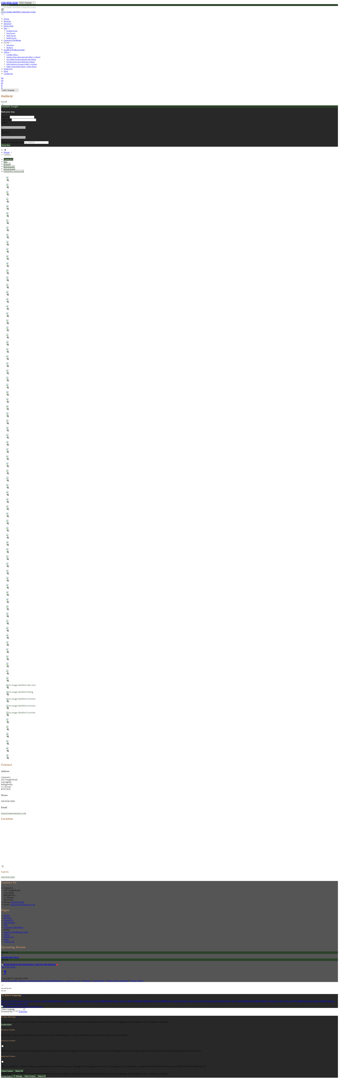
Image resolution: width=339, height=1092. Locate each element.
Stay (6, 28)
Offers (7, 52)
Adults (4, 122)
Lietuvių (87, 1001)
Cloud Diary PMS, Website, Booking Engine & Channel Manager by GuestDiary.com (41, 981)
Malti (129, 1001)
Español (21, 1001)
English (13, 1001)
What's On (8, 69)
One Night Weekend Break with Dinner (21, 59)
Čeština (157, 1001)
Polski (281, 1001)
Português (272, 1001)
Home (6, 19)
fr (2, 85)
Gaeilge (79, 1001)
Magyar (168, 1001)
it (2, 87)
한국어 (263, 1001)
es (2, 83)
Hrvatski (177, 1001)
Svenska (315, 1001)
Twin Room (10, 33)
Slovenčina (18, 1004)
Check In (5, 117)
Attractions (9, 169)
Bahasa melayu (120, 1001)
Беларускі (148, 1001)
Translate (22, 1011)
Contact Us (8, 74)
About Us (7, 24)
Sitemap (86, 981)
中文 (26, 1004)
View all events (8, 967)
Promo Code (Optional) (12, 142)
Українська (248, 1001)
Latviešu (96, 1001)
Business (9, 47)
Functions (10, 45)
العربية (65, 1001)
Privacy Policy (136, 981)
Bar (5, 161)
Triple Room (11, 36)
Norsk (216, 1001)
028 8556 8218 (9, 2)
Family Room (11, 38)
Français (29, 1001)
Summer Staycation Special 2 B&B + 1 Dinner (23, 57)
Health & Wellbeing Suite (14, 50)
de (2, 78)
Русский (299, 1001)
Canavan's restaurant (14, 171)
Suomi (72, 1001)
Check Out (6, 120)
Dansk (45, 1001)
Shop (6, 71)
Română (307, 1001)
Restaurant (9, 166)
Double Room (11, 31)
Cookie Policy (98, 981)
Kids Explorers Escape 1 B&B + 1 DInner (21, 64)
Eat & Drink (8, 26)
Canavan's (8, 159)
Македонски (106, 1001)
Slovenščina (6, 1004)
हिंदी (163, 1001)
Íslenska (208, 1001)
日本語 (257, 1001)
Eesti (59, 1001)
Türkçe (234, 1001)
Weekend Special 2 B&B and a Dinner (20, 62)
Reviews (7, 21)
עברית (201, 1001)
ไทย (240, 1001)
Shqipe (331, 1001)
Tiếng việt (289, 1001)
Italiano (37, 1001)
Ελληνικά (52, 1001)
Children (5, 132)
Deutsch (5, 1001)
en (2, 80)
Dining (7, 164)
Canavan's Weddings (12, 40)
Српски (323, 1001)
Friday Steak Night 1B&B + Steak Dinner (21, 67)
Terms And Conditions (117, 981)
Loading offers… (12, 55)
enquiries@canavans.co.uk (13, 813)
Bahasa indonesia (190, 1001)
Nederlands (225, 1001)
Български (138, 1001)
